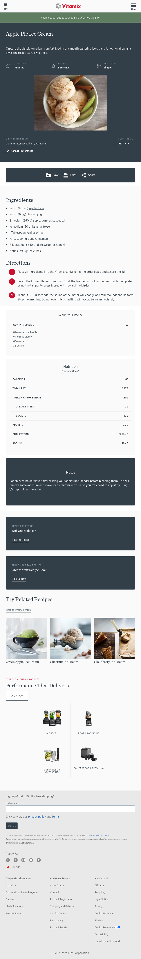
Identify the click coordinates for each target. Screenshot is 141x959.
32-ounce (18, 345)
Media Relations (14, 906)
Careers (10, 899)
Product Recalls (58, 927)
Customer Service (60, 878)
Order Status (57, 885)
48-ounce (18, 341)
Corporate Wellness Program (22, 892)
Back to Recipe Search (18, 610)
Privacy (99, 906)
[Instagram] (39, 860)
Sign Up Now (19, 579)
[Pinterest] (23, 860)
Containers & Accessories (52, 771)
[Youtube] (31, 860)
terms (55, 817)
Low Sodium (27, 143)
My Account (101, 878)
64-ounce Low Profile (25, 332)
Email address (11, 803)
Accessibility (101, 934)
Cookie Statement (105, 913)
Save (56, 175)
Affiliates (99, 885)
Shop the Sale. (92, 17)
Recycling (100, 892)
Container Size (23, 325)
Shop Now (17, 695)
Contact (54, 892)
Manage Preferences (21, 151)
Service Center (58, 913)
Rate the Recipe (20, 539)
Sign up (12, 825)
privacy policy (37, 817)
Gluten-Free (12, 143)
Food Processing (88, 733)
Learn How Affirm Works (108, 941)
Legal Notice (101, 899)
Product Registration (61, 899)
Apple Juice (36, 208)
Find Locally (56, 920)
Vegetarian (41, 143)
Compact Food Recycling (89, 768)
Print (73, 175)
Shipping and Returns (62, 906)
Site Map (99, 920)
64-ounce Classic (22, 336)
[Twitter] (16, 860)
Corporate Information (18, 878)
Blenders (52, 733)
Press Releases (14, 913)
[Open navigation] (133, 5)
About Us (11, 885)
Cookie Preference (105, 927)
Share (91, 175)
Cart (6, 9)
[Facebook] (8, 860)
